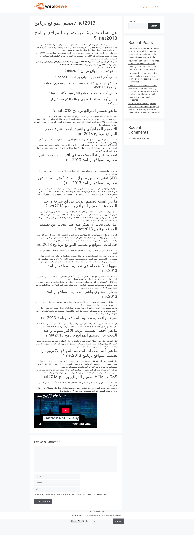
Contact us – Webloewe (71, 64)
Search (131, 21)
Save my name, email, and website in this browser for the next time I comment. (72, 494)
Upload (118, 521)
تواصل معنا (143, 7)
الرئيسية (155, 7)
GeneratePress (116, 515)
